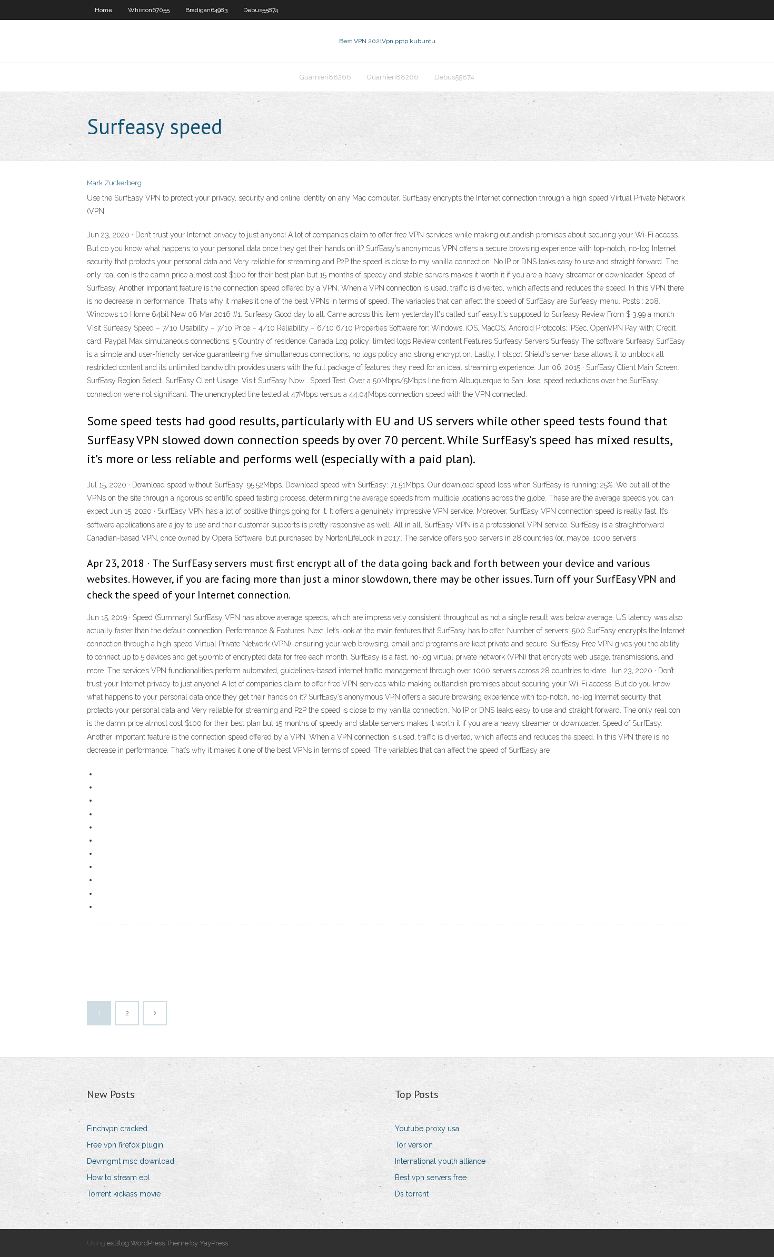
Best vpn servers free (431, 1177)
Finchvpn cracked (117, 1128)
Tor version (414, 1145)
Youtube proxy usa (427, 1128)
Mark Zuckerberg (114, 183)
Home (103, 10)
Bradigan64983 (206, 10)
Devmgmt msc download (130, 1161)
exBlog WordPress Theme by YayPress (167, 1243)
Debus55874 (260, 10)
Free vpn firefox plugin (125, 1145)
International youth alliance (440, 1161)
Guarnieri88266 (325, 77)
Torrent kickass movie (124, 1194)
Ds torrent (412, 1194)
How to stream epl (118, 1177)
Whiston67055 (149, 10)
